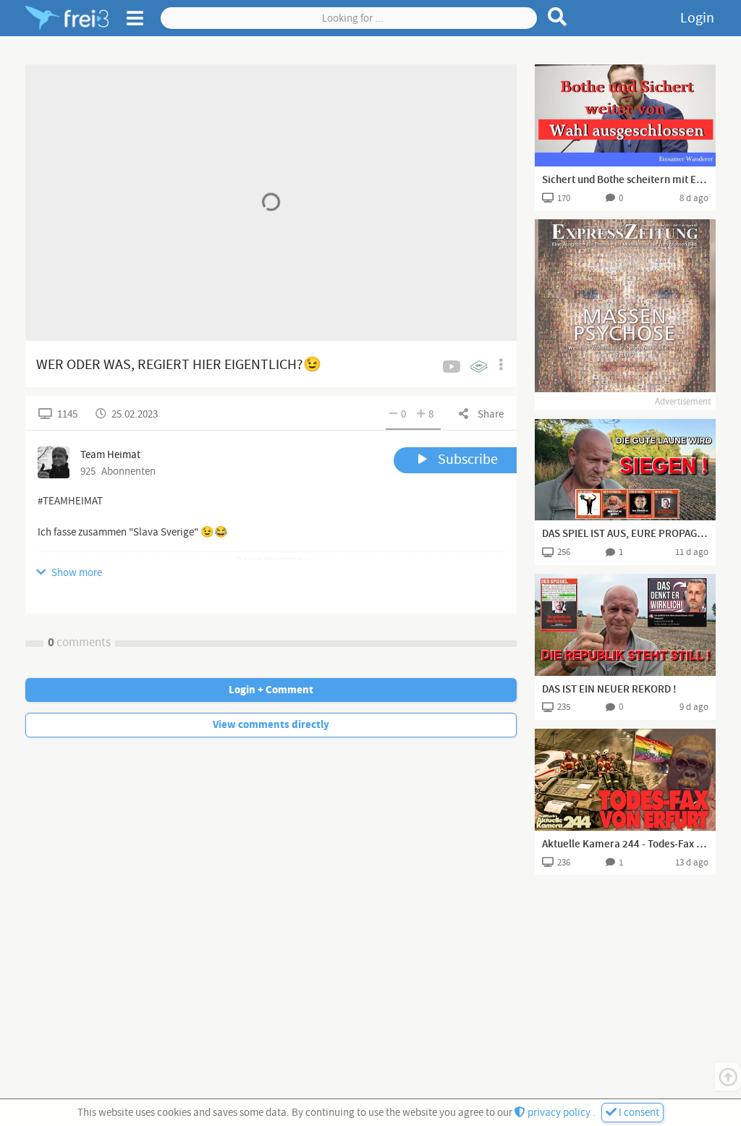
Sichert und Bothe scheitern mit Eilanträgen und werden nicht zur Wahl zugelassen (625, 180)
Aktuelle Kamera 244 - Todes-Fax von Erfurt (625, 844)
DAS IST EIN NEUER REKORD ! (609, 689)
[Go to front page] (67, 18)
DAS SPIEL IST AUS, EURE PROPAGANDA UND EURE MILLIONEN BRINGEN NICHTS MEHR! (625, 534)
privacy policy (559, 1112)
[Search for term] (557, 17)
